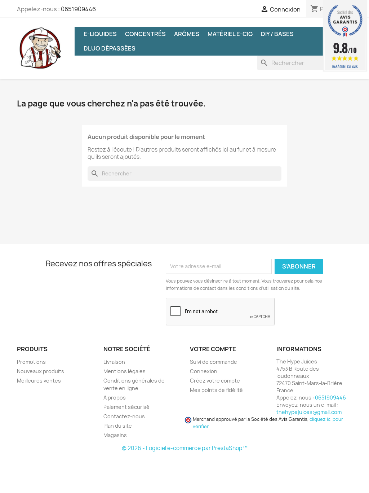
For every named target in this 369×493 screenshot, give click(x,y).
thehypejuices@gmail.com (309, 412)
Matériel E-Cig (230, 34)
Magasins (115, 435)
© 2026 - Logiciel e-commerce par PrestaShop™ (185, 448)
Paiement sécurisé (126, 406)
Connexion (203, 371)
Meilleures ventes (39, 380)
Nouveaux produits (40, 371)
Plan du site (117, 425)
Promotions (31, 361)
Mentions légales (124, 371)
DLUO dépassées (109, 48)
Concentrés (145, 34)
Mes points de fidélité (216, 390)
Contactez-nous (124, 416)
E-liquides (100, 34)
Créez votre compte (215, 380)
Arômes (186, 34)
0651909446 (78, 9)
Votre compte (213, 349)
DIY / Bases (277, 34)
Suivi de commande (213, 361)
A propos (114, 397)
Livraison (114, 361)
